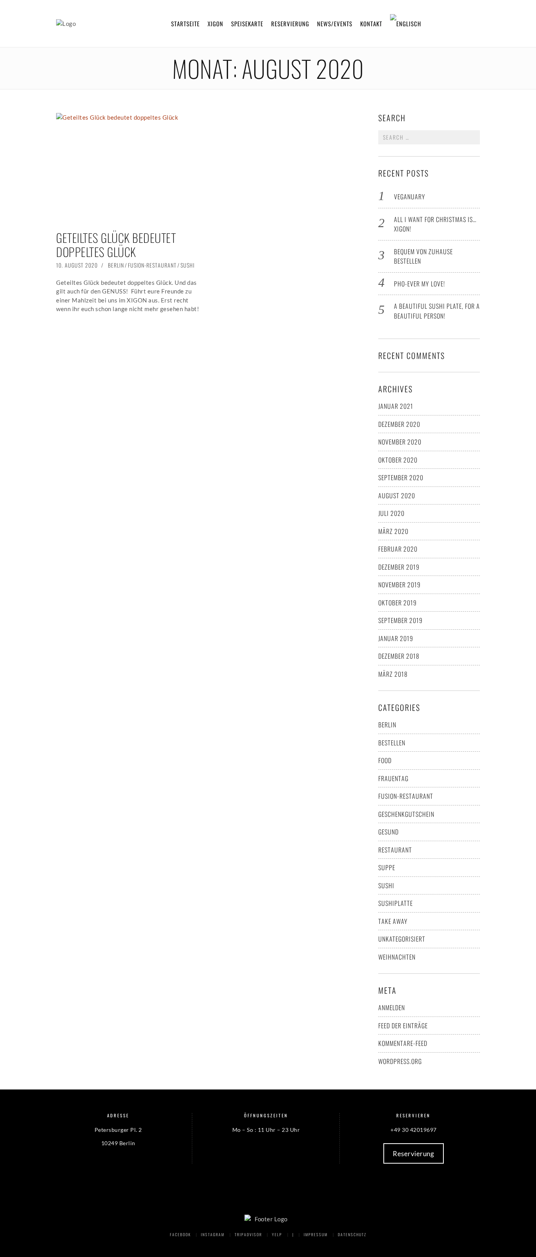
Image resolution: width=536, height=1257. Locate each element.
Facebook (180, 1234)
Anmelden (391, 1007)
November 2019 (399, 584)
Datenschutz (352, 1234)
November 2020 (399, 441)
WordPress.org (400, 1061)
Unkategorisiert (401, 939)
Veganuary (409, 196)
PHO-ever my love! (419, 283)
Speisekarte (247, 23)
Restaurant (395, 849)
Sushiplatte (395, 903)
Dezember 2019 (398, 567)
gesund (388, 831)
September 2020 (400, 477)
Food (385, 760)
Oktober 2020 (397, 460)
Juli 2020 (391, 513)
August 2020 (396, 495)
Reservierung (290, 23)
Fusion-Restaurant (152, 265)
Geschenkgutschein (406, 814)
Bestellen (391, 742)
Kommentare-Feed (402, 1043)
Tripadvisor (248, 1234)
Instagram (212, 1234)
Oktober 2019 (397, 602)
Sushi (187, 265)
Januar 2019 (395, 638)
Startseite (185, 23)
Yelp (277, 1234)
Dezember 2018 (398, 656)
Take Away (393, 921)
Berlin (116, 265)
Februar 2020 (397, 549)
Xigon (215, 23)
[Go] (473, 137)
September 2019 (400, 620)
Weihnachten (397, 957)
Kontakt (371, 23)
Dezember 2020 (399, 424)
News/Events (334, 23)
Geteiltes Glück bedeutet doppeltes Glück (116, 245)
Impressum (316, 1234)
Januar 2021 (395, 406)
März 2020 (393, 531)
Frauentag (393, 778)
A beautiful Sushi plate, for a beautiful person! (437, 311)
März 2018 (393, 674)
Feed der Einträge (403, 1025)
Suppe (386, 867)
